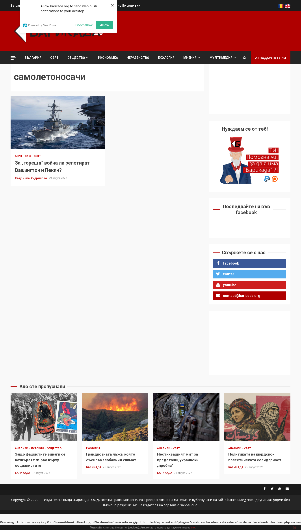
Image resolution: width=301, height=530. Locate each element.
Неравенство (138, 57)
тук (193, 527)
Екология (166, 57)
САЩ (28, 156)
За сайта (18, 5)
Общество (76, 57)
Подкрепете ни (273, 58)
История (38, 448)
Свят (54, 57)
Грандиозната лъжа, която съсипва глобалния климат (115, 417)
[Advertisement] (210, 31)
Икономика (108, 57)
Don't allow (84, 25)
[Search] (244, 58)
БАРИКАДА (23, 473)
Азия (19, 156)
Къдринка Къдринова (31, 178)
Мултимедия (221, 57)
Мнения (190, 57)
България (33, 57)
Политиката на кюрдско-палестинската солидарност (257, 417)
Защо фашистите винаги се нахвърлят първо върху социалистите (44, 417)
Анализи (22, 448)
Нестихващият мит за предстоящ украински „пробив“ (186, 417)
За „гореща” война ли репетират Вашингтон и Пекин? (58, 122)
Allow (104, 25)
